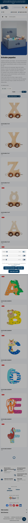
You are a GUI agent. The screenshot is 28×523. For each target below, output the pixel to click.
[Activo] (24, 251)
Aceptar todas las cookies (14, 271)
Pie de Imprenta (14, 265)
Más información (17, 264)
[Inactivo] (24, 255)
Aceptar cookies (20, 267)
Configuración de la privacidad (10, 267)
